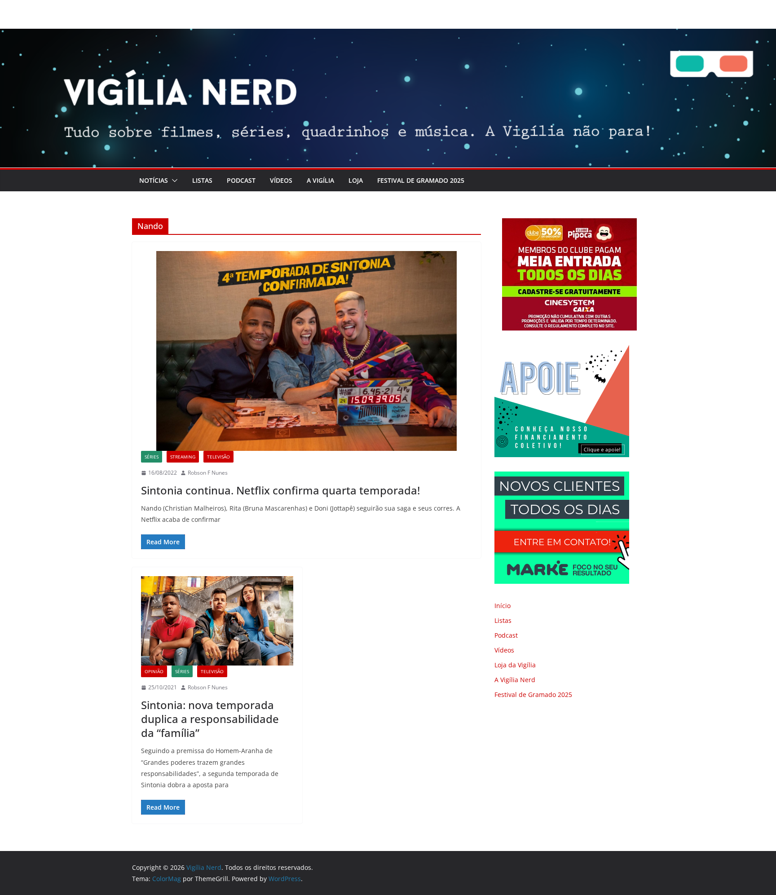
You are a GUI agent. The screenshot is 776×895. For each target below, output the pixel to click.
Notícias (153, 180)
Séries (152, 457)
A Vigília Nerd (514, 679)
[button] (173, 180)
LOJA (355, 180)
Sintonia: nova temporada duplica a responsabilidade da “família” (210, 718)
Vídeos (281, 180)
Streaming (182, 457)
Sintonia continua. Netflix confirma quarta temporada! (280, 490)
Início (502, 605)
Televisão (218, 457)
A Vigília (320, 180)
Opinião (154, 671)
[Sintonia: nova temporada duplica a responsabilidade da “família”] (217, 621)
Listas (202, 180)
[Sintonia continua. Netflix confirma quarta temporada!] (306, 351)
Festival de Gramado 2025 (420, 180)
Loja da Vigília (515, 665)
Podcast (241, 180)
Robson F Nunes (208, 472)
